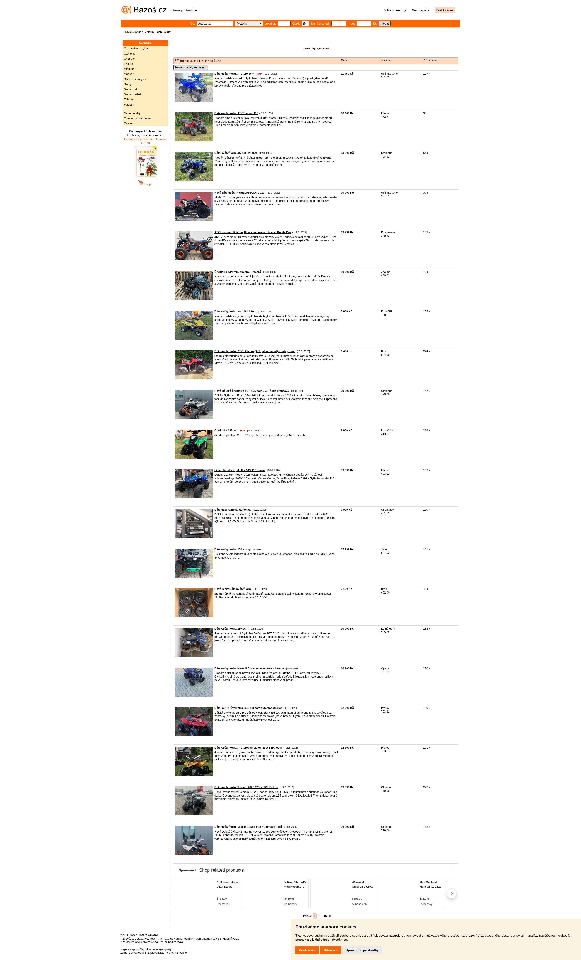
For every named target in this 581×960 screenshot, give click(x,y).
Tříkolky (128, 99)
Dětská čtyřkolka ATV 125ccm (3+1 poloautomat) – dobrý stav (254, 351)
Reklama (175, 938)
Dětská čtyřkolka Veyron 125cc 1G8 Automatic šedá (248, 827)
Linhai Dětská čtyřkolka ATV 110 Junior (239, 470)
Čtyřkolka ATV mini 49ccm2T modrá (237, 272)
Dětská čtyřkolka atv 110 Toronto (235, 153)
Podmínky (188, 938)
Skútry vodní (131, 89)
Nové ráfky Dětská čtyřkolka (233, 589)
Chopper (129, 58)
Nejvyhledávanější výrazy (156, 949)
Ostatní (128, 123)
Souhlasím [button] (307, 950)
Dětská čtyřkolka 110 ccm (231, 628)
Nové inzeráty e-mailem (190, 67)
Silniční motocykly (135, 79)
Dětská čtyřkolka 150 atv (230, 549)
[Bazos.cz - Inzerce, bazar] (144, 12)
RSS (218, 938)
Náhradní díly (132, 113)
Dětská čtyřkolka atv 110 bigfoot (235, 311)
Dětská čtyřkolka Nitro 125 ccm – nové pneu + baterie (249, 668)
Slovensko (156, 952)
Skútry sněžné (132, 94)
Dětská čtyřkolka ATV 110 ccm (234, 73)
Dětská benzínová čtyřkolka (232, 509)
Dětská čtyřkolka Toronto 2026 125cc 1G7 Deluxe (246, 787)
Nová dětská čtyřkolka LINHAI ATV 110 (239, 192)
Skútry (128, 84)
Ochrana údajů (205, 938)
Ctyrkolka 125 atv (225, 430)
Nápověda (126, 938)
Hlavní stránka (132, 32)
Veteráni (129, 104)
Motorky (149, 32)
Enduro (128, 64)
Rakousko (180, 952)
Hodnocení (151, 938)
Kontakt (164, 938)
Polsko (169, 952)
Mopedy (129, 74)
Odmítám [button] (330, 950)
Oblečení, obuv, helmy (137, 118)
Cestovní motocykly (136, 48)
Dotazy (139, 938)
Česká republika (139, 952)
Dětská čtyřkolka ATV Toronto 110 (236, 113)
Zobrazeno (430, 60)
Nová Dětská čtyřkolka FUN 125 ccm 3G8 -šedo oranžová (251, 391)
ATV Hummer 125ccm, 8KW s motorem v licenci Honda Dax (252, 232)
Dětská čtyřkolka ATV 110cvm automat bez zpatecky (248, 747)
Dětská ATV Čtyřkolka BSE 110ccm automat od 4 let (248, 708)
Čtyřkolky (129, 53)
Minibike (129, 69)
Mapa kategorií (129, 949)
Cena (344, 60)
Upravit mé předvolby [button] (362, 950)
